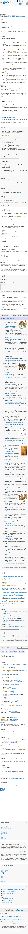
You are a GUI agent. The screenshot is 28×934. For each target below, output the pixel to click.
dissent (7, 525)
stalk (20, 583)
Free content (9, 916)
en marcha (19, 668)
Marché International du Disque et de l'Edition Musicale (14, 889)
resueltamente (22, 697)
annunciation (3, 825)
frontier (19, 636)
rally (15, 580)
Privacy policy (9, 919)
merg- (17, 94)
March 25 (7, 340)
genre (6, 445)
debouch (8, 480)
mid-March (8, 358)
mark (8, 253)
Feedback (15, 919)
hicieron (11, 683)
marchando (14, 711)
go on (7, 514)
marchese (3, 881)
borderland (14, 422)
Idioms (17, 16)
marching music (9, 433)
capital (8, 671)
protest (11, 525)
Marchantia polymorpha (6, 868)
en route (20, 600)
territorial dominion (14, 424)
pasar (19, 744)
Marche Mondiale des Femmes (9, 891)
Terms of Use (3, 919)
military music (11, 437)
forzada (14, 667)
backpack (6, 616)
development (11, 595)
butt (6, 552)
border (6, 554)
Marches (3, 878)
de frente (13, 688)
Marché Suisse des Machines (9, 893)
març (7, 188)
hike (10, 588)
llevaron (20, 681)
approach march (4, 827)
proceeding (4, 600)
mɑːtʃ (7, 128)
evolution (21, 595)
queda (13, 674)
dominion (7, 426)
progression (12, 403)
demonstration (7, 592)
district (7, 424)
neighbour (13, 563)
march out (13, 480)
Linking (14, 916)
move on (17, 512)
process (7, 461)
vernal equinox (24, 360)
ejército (15, 668)
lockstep (8, 384)
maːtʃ (7, 729)
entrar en (16, 683)
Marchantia (3, 867)
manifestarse (15, 694)
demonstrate (8, 523)
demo (21, 592)
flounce (23, 583)
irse (9, 707)
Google (21, 4)
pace (13, 576)
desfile (16, 701)
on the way (9, 600)
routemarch (8, 397)
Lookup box (18, 916)
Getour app (13, 3)
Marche (2, 872)
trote (12, 690)
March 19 (8, 351)
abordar (14, 699)
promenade (8, 391)
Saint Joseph (14, 351)
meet (17, 556)
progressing (22, 598)
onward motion (17, 402)
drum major (3, 838)
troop (13, 472)
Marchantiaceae (4, 870)
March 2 (8, 347)
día (19, 673)
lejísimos (17, 674)
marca (15, 717)
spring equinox (16, 360)
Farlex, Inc (12, 921)
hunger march (9, 414)
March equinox (9, 360)
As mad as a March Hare (6, 828)
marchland (20, 422)
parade (16, 472)
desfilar (12, 691)
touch (14, 556)
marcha (6, 651)
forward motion (9, 402)
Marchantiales (4, 871)
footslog (8, 578)
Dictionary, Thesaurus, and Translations (18, 909)
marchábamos (21, 670)
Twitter (20, 4)
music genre (9, 443)
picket (7, 530)
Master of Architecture (10, 451)
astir (7, 601)
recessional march (20, 440)
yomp (18, 588)
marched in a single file (8, 898)
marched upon (4, 875)
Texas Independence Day (15, 347)
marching (8, 372)
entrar (17, 697)
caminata (4, 666)
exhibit (10, 536)
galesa (15, 720)
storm (10, 583)
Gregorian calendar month (12, 355)
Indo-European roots (10, 117)
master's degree (9, 453)
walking (10, 374)
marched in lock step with (8, 902)
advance (22, 403)
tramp (22, 576)
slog (15, 588)
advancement (24, 402)
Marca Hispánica (14, 719)
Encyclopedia (22, 16)
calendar (7, 27)
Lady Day (23, 339)
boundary (15, 636)
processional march (10, 440)
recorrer (12, 684)
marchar (11, 651)
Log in (22, 2)
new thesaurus (10, 318)
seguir (10, 711)
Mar (6, 324)
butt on (15, 552)
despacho (5, 683)
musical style (22, 443)
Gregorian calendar (10, 326)
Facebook (19, 4)
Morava (19, 192)
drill (2, 837)
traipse (18, 616)
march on (12, 512)
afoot (23, 600)
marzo (2, 651)
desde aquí (4, 674)
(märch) (9, 22)
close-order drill (4, 832)
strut (8, 583)
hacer (11, 680)
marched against (6, 896)
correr (15, 651)
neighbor (8, 563)
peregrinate (14, 616)
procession (17, 403)
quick (7, 675)
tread (19, 576)
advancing (11, 598)
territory (21, 424)
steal (7, 677)
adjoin (21, 552)
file (7, 469)
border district (9, 422)
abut (18, 552)
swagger (4, 578)
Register (22, 1)
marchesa (3, 880)
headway (23, 626)
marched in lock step (7, 900)
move (20, 620)
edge (24, 552)
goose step (8, 381)
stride (16, 576)
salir (12, 712)
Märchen (3, 876)
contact (11, 556)
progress (7, 403)
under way (15, 600)
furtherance (17, 626)
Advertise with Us (21, 919)
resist (15, 525)
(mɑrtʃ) (8, 210)
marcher (3, 877)
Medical (13, 16)
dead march (3, 834)
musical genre (15, 443)
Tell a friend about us (20, 777)
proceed (24, 620)
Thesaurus (8, 16)
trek (7, 588)
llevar (18, 680)
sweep (13, 583)
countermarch (9, 377)
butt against (10, 552)
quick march (9, 395)
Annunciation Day (17, 339)
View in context (23, 851)
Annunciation (9, 339)
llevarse (17, 705)
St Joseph (19, 351)
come (10, 620)
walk (7, 374)
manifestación (21, 651)
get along (17, 620)
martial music (9, 435)
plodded (11, 18)
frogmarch (8, 491)
